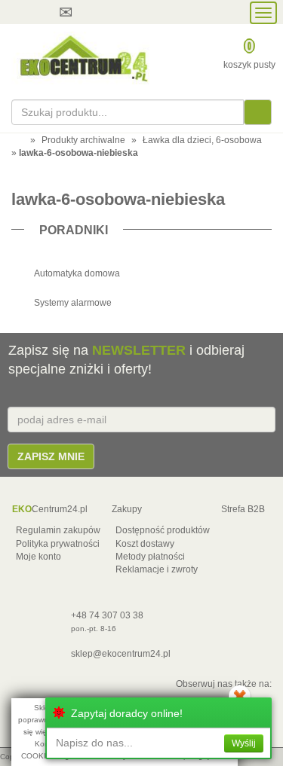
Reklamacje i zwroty (156, 569)
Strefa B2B (243, 509)
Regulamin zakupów (58, 530)
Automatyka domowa (77, 273)
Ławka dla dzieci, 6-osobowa (202, 140)
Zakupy (127, 509)
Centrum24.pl (50, 509)
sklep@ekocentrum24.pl (121, 654)
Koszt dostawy (144, 544)
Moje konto (38, 556)
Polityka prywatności (58, 544)
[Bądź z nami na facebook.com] (146, 11)
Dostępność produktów (162, 530)
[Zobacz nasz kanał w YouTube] (118, 11)
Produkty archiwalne (83, 140)
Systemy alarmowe (73, 303)
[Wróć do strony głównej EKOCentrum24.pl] (82, 58)
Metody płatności (150, 556)
